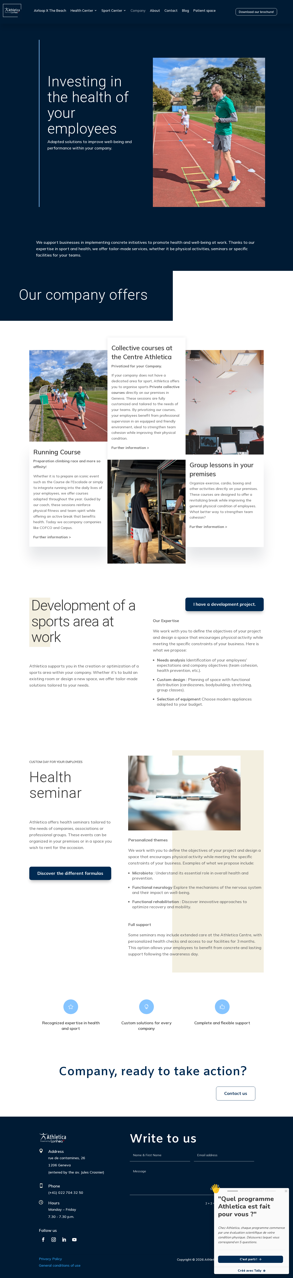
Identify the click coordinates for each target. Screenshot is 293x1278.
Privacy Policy (50, 1259)
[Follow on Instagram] (53, 1239)
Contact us (235, 1093)
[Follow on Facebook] (43, 1239)
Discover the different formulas (70, 873)
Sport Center (111, 10)
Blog (185, 10)
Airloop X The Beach (50, 10)
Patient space (204, 10)
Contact (171, 10)
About (155, 10)
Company (138, 10)
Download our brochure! (256, 12)
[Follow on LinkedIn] (64, 1239)
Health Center (82, 10)
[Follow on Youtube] (74, 1239)
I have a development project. (224, 604)
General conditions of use (60, 1265)
